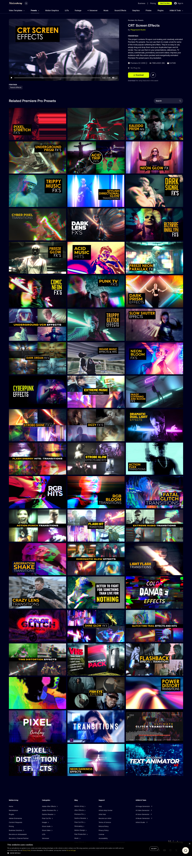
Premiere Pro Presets (135, 20)
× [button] (189, 844)
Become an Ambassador (18, 834)
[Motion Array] (85, 806)
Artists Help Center (106, 810)
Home (11, 806)
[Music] (80, 838)
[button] (65, 853)
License (101, 834)
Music (106, 10)
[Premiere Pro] (85, 814)
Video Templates (16, 10)
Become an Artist (105, 818)
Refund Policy (104, 826)
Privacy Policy (104, 830)
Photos (148, 10)
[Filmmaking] (83, 826)
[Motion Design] (86, 830)
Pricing (11, 826)
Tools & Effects (15, 87)
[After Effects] (85, 810)
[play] (11, 77)
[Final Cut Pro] (84, 822)
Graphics (136, 10)
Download (132, 80)
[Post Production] (87, 834)
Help (100, 806)
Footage (78, 10)
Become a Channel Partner (19, 838)
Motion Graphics (52, 10)
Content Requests (15, 822)
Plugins (160, 10)
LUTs (67, 10)
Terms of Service (105, 822)
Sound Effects (120, 10)
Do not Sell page (71, 850)
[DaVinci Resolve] (87, 818)
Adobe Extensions (15, 818)
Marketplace (13, 810)
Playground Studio (138, 30)
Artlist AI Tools (175, 10)
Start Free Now (165, 3)
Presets (34, 10)
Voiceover (93, 10)
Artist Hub (102, 814)
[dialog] (96, 848)
